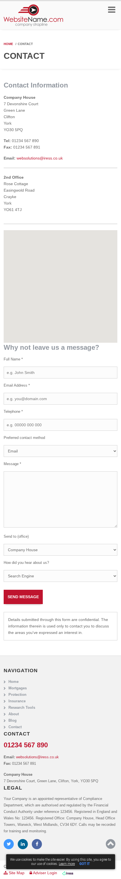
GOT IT (84, 864)
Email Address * (17, 385)
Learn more (67, 864)
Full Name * (13, 359)
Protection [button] (17, 695)
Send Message (23, 597)
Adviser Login (44, 873)
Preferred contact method (24, 438)
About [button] (13, 714)
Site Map (16, 873)
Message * (12, 464)
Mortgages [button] (17, 688)
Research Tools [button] (21, 708)
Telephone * (13, 412)
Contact (15, 727)
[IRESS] (67, 873)
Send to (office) (16, 537)
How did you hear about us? (26, 563)
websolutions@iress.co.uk (40, 158)
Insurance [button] (17, 701)
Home (8, 44)
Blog (12, 721)
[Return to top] (110, 844)
